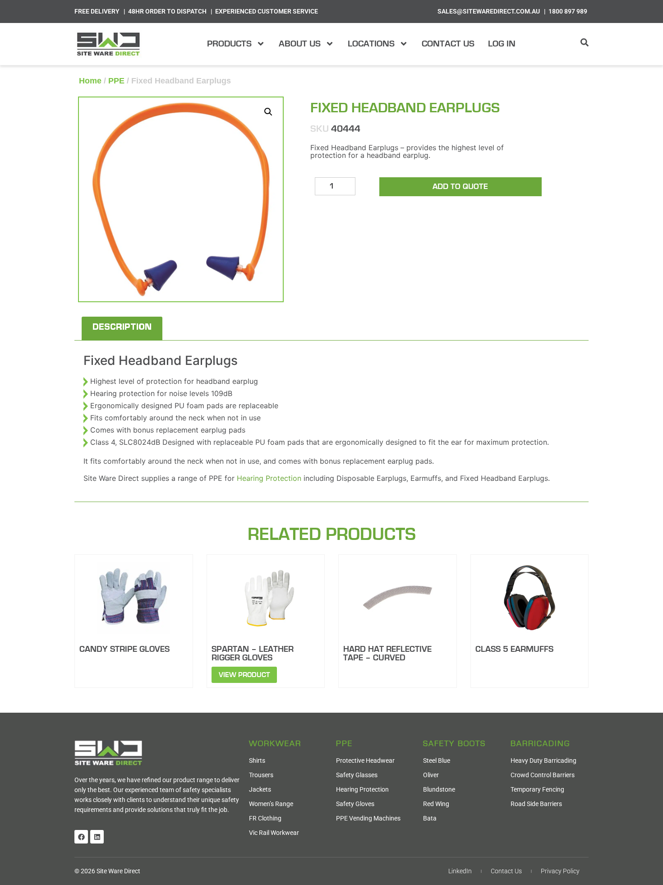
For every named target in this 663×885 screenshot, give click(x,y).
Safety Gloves (355, 803)
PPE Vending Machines (368, 818)
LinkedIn (460, 871)
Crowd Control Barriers (543, 775)
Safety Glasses (357, 775)
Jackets (260, 789)
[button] (268, 112)
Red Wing (436, 803)
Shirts (257, 760)
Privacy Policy (560, 871)
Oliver (431, 775)
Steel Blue (436, 760)
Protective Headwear (365, 760)
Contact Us (448, 43)
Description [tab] (122, 328)
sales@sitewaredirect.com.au (488, 11)
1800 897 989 (567, 11)
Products (229, 43)
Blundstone (439, 789)
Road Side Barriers (536, 803)
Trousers (261, 775)
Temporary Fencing (537, 789)
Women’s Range (271, 803)
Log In (502, 43)
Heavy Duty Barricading (543, 760)
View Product (244, 674)
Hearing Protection (269, 478)
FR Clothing (265, 818)
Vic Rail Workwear (274, 832)
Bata (430, 818)
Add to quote (460, 187)
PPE (116, 80)
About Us (300, 43)
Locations (371, 43)
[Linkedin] (97, 837)
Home (90, 80)
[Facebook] (81, 837)
